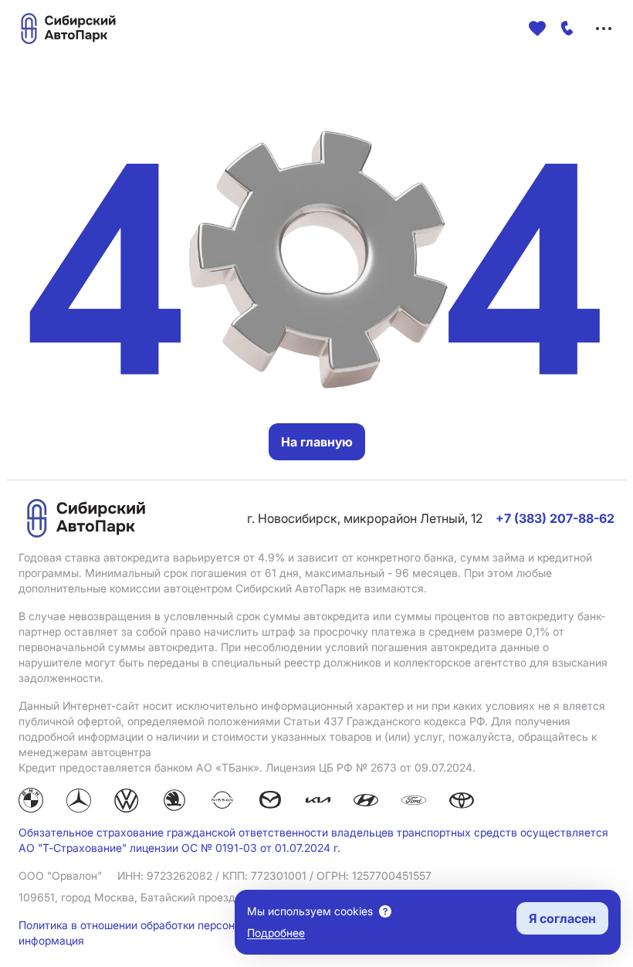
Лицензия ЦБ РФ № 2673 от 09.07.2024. (371, 767)
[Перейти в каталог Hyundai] (366, 802)
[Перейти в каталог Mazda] (270, 802)
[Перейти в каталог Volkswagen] (126, 802)
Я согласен (562, 918)
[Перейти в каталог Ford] (413, 802)
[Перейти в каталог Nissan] (222, 802)
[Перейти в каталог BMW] (31, 802)
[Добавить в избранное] (537, 28)
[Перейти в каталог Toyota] (461, 802)
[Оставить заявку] (567, 28)
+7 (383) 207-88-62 (555, 518)
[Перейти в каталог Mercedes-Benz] (78, 802)
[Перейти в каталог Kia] (318, 802)
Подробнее (276, 932)
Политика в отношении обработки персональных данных (169, 924)
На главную (317, 442)
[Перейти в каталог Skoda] (174, 802)
